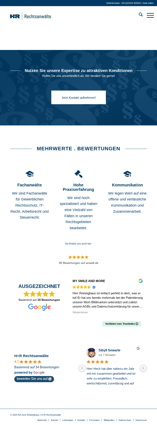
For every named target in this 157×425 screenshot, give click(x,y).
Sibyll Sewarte (109, 350)
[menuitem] (139, 15)
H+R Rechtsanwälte (31, 356)
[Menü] (148, 15)
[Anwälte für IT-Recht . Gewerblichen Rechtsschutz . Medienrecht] (37, 15)
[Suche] (139, 15)
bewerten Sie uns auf (32, 378)
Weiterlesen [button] (80, 312)
